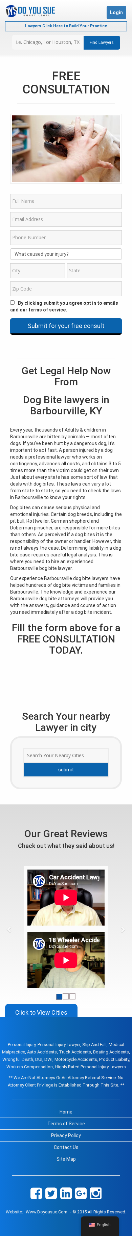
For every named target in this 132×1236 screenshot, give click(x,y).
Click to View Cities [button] (41, 1012)
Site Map (66, 1159)
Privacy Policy (66, 1135)
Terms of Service (66, 1123)
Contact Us (66, 1147)
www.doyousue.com (46, 1211)
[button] (9, 928)
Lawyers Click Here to (66, 26)
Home (66, 1112)
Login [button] (116, 12)
